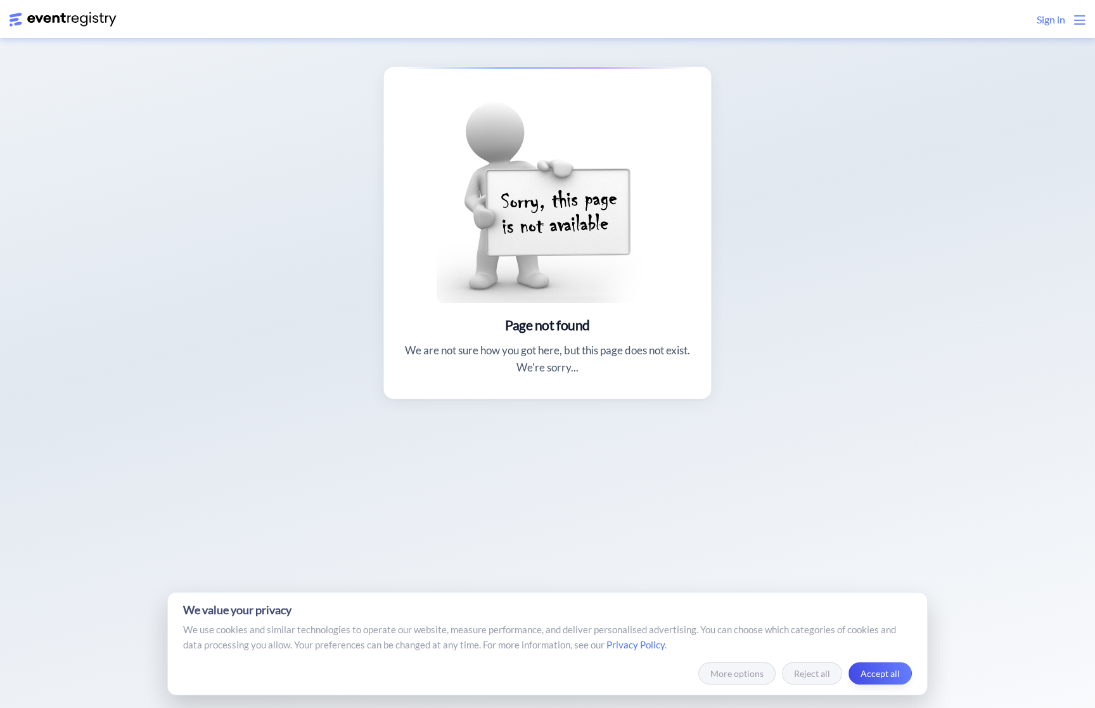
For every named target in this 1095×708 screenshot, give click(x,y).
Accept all (880, 673)
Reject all (812, 673)
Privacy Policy (635, 644)
